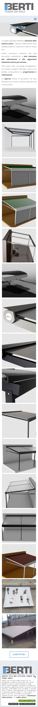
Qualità (22, 32)
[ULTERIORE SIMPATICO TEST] (32, 583)
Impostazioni (13, 704)
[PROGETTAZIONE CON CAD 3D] (32, 302)
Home (15, 32)
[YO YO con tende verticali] (32, 162)
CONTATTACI (19, 654)
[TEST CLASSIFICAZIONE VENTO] (32, 618)
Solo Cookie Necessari (27, 704)
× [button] (35, 677)
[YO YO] (32, 127)
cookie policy (21, 697)
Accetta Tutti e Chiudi (26, 700)
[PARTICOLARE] (32, 92)
